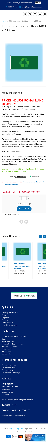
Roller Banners (7, 322)
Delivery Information (10, 313)
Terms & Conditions (9, 346)
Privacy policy (7, 349)
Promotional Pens (9, 368)
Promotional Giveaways (11, 372)
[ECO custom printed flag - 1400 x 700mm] (24, 62)
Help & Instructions (9, 325)
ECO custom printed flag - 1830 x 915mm (13, 266)
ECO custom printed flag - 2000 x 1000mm (37, 266)
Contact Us (6, 354)
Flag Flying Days (8, 341)
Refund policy (7, 351)
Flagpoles (5, 318)
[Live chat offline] (35, 438)
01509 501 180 (13, 7)
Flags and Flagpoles (16, 429)
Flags (4, 315)
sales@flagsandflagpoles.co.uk (32, 7)
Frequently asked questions (12, 344)
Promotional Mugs (9, 365)
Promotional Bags (8, 370)
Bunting (5, 320)
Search (4, 339)
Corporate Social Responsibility (14, 336)
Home (4, 21)
